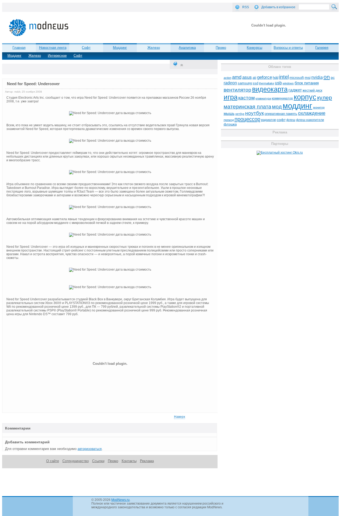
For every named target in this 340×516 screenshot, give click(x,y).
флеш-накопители (310, 120)
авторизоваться (90, 449)
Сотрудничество (75, 461)
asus (247, 77)
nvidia (317, 77)
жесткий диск (312, 90)
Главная (19, 48)
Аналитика (187, 48)
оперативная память (281, 114)
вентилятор (237, 90)
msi (308, 78)
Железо (34, 56)
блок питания (307, 83)
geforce (264, 77)
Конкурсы (254, 48)
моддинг (297, 105)
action (227, 77)
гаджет (295, 90)
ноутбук (254, 113)
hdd (275, 78)
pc (333, 78)
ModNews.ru (120, 500)
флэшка (230, 124)
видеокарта (270, 89)
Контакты (129, 461)
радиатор (268, 120)
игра (230, 97)
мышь (229, 113)
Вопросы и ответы (288, 48)
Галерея (321, 48)
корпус (305, 97)
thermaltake (266, 83)
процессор (247, 119)
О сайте (52, 461)
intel (284, 77)
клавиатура (263, 98)
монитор (319, 107)
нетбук (239, 113)
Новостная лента (52, 48)
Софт (78, 56)
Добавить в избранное (278, 7)
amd (236, 77)
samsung (245, 83)
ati (254, 78)
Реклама (147, 461)
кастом (246, 98)
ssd (255, 83)
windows (288, 83)
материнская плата (247, 107)
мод (277, 107)
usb (278, 83)
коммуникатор (282, 98)
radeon (230, 82)
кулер (324, 97)
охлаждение (311, 113)
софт (281, 120)
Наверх (179, 417)
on (327, 77)
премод (229, 120)
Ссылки (98, 461)
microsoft (297, 78)
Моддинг (14, 56)
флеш (290, 120)
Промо (221, 48)
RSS (245, 7)
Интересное (57, 56)
